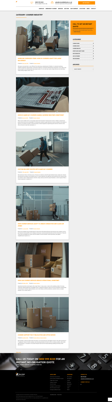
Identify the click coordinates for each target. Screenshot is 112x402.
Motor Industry (76, 53)
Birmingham (69, 378)
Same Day (41, 8)
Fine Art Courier (53, 384)
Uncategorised (76, 58)
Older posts (18, 352)
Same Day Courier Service (55, 376)
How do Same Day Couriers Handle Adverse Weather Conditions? (41, 115)
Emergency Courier (51, 8)
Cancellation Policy (53, 394)
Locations (82, 8)
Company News (76, 43)
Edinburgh (69, 382)
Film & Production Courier (55, 387)
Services (60, 8)
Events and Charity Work (78, 51)
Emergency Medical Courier (55, 389)
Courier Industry (37, 63)
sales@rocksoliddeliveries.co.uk (63, 2)
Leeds (68, 387)
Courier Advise (37, 337)
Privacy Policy (59, 394)
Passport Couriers (53, 382)
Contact (93, 8)
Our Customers (76, 56)
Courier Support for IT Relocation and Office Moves (36, 335)
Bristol (68, 389)
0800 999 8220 (39, 2)
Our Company (74, 8)
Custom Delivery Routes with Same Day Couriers (35, 169)
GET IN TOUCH (86, 2)
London (68, 380)
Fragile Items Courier (54, 380)
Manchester (69, 384)
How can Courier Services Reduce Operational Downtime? (38, 280)
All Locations (69, 376)
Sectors (66, 8)
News (88, 8)
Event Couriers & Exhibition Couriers (57, 378)
